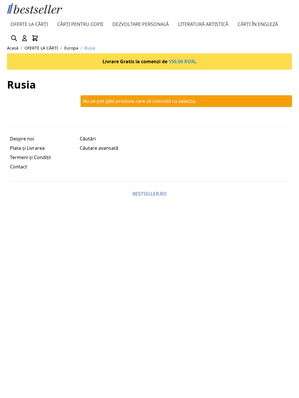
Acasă (12, 48)
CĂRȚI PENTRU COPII (80, 24)
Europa (71, 48)
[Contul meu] (24, 38)
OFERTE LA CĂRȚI (29, 24)
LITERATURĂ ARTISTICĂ (203, 24)
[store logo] (34, 8)
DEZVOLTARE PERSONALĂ (140, 24)
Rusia (89, 48)
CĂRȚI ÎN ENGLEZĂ (258, 24)
